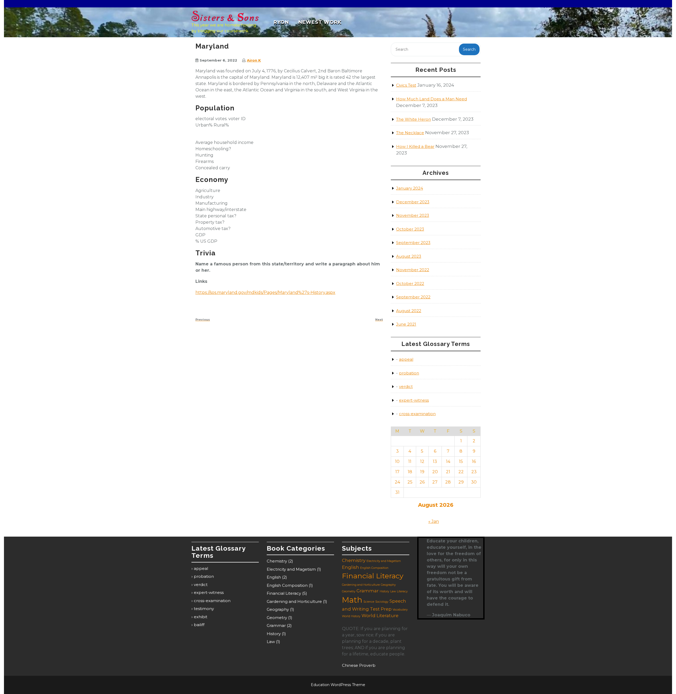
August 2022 (408, 310)
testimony (204, 608)
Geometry (277, 617)
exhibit (200, 616)
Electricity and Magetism (291, 569)
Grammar (276, 625)
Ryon (281, 22)
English (274, 577)
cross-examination (417, 413)
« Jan (433, 521)
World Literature (380, 615)
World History (351, 616)
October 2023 (410, 229)
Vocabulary (400, 609)
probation (409, 373)
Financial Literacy (284, 593)
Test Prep (381, 609)
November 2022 (412, 269)
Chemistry (277, 561)
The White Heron (413, 119)
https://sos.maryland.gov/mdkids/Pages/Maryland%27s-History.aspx (265, 292)
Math (352, 599)
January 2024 (409, 188)
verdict (406, 386)
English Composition (287, 585)
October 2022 (410, 283)
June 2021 (406, 324)
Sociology (381, 601)
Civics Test (406, 85)
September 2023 (413, 242)
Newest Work (319, 22)
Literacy (402, 591)
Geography (278, 609)
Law (271, 641)
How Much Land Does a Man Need (431, 98)
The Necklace (410, 132)
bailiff (199, 624)
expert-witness (414, 400)
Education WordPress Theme (338, 684)
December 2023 (412, 201)
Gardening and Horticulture (294, 601)
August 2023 (408, 256)
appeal (406, 359)
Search (469, 49)
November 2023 (412, 215)
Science (368, 601)
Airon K (254, 60)
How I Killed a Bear (415, 146)
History (274, 633)
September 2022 (413, 296)
